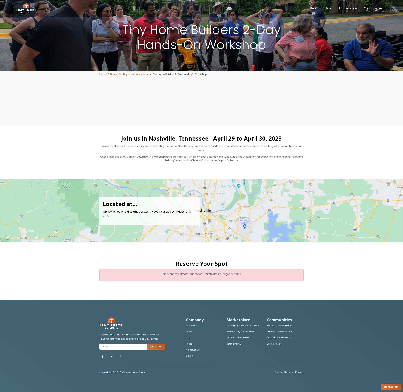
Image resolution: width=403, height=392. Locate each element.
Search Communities (279, 325)
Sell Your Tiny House (238, 337)
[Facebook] (102, 356)
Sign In (189, 356)
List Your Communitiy (279, 337)
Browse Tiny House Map (240, 331)
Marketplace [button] (348, 8)
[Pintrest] (120, 356)
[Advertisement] (201, 100)
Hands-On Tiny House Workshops (129, 74)
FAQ (188, 337)
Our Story (191, 325)
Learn (189, 331)
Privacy (299, 372)
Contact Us (193, 349)
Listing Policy (234, 343)
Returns (288, 372)
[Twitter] (111, 356)
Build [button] (329, 8)
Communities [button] (373, 8)
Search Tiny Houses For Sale (243, 325)
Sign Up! (156, 346)
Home (103, 74)
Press (189, 343)
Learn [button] (315, 8)
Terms (279, 372)
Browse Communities (279, 331)
